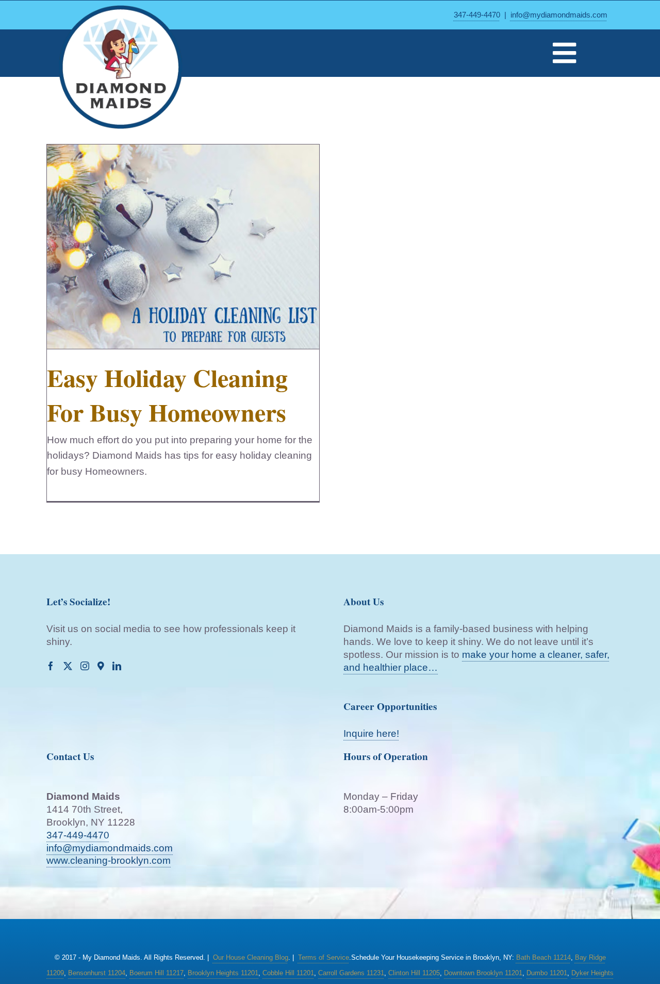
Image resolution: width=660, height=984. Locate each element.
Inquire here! (371, 733)
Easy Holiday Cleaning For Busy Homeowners (167, 394)
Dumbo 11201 (546, 973)
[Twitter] (67, 666)
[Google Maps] (100, 666)
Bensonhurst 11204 (96, 973)
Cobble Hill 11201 (288, 973)
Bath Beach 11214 (543, 957)
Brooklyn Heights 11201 (223, 973)
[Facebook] (50, 666)
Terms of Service (323, 957)
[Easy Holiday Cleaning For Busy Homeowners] (183, 246)
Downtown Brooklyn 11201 (483, 973)
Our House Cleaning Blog (250, 957)
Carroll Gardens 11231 (351, 973)
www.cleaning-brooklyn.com (108, 860)
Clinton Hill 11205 (414, 973)
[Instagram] (84, 666)
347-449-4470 (477, 14)
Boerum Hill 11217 (156, 973)
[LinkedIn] (116, 666)
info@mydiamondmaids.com (558, 14)
